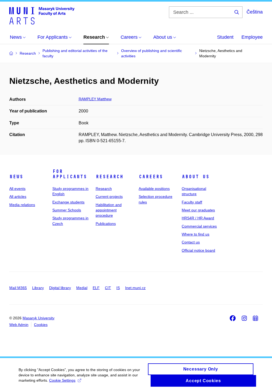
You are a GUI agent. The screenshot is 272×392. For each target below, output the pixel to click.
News (16, 177)
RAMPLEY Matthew (95, 99)
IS (118, 288)
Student (225, 37)
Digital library (60, 288)
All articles (17, 196)
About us (195, 177)
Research (109, 177)
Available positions (154, 188)
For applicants (69, 174)
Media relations (22, 205)
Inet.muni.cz (135, 288)
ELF (96, 288)
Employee (252, 37)
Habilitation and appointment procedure (109, 210)
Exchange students (68, 202)
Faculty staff (192, 202)
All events (17, 188)
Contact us (191, 242)
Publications (106, 223)
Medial (81, 288)
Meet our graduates (198, 210)
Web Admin (18, 325)
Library (38, 288)
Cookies (41, 325)
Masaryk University (38, 318)
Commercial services (199, 226)
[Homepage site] (41, 15)
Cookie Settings (62, 380)
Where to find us (195, 234)
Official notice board (198, 250)
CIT (108, 288)
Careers (151, 177)
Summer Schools (66, 210)
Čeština (254, 12)
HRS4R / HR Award (198, 218)
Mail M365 (18, 288)
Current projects (109, 196)
